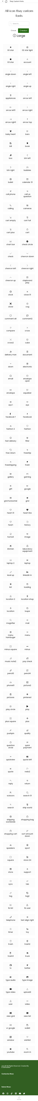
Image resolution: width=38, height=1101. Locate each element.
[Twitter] (24, 1093)
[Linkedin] (16, 1093)
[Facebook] (3, 1093)
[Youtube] (20, 1093)
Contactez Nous (8, 1074)
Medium (24, 31)
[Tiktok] (11, 1093)
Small (14, 30)
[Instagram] (7, 1093)
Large (20, 36)
